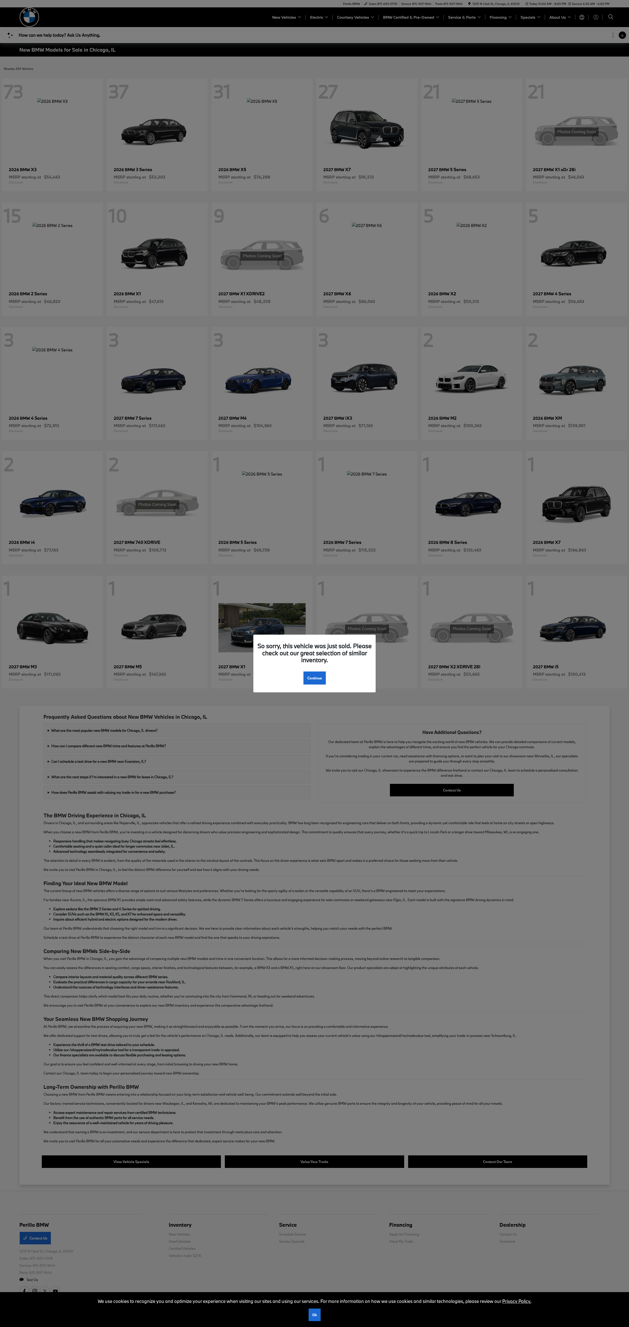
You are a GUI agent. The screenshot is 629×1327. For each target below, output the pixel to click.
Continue (314, 678)
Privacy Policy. (516, 1301)
